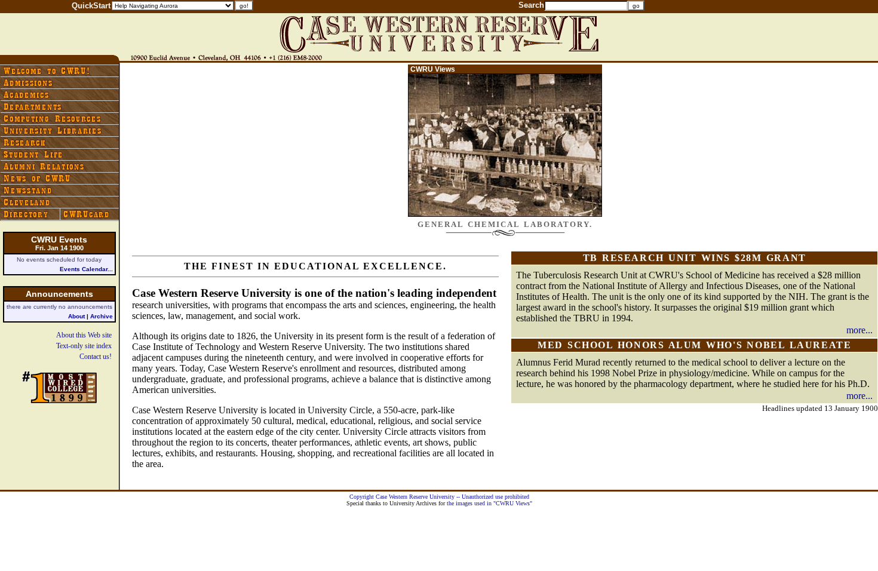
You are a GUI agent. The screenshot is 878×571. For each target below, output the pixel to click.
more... (859, 330)
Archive (101, 316)
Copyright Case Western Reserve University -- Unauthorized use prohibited (439, 496)
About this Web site (84, 335)
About (76, 316)
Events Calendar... (86, 269)
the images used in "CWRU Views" (489, 503)
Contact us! (95, 356)
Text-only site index (84, 346)
